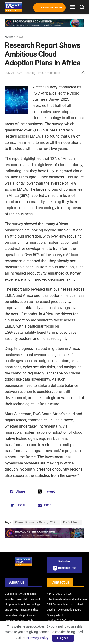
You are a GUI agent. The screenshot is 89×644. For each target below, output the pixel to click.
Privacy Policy (38, 638)
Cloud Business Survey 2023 (36, 522)
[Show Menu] (72, 7)
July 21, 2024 (13, 73)
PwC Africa (71, 522)
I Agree (63, 638)
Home (9, 36)
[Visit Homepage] (13, 7)
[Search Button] (82, 7)
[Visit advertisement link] (44, 26)
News (19, 36)
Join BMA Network (49, 7)
